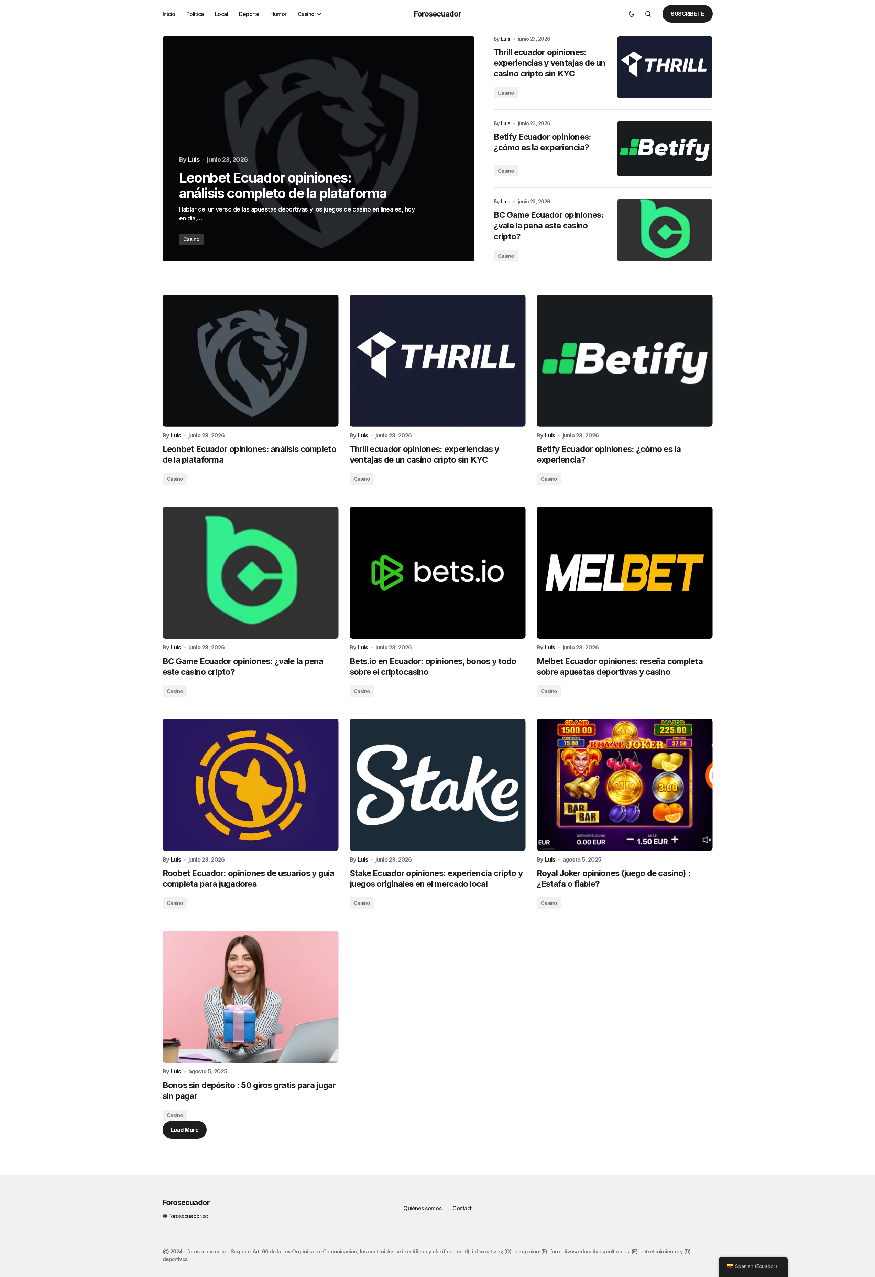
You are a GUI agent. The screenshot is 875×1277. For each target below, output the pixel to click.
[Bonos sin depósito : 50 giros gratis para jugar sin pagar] (251, 997)
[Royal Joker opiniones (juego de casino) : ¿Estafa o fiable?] (625, 785)
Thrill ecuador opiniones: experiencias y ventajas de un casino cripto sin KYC (550, 62)
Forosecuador (437, 13)
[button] (631, 14)
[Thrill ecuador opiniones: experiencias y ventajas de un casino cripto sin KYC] (664, 67)
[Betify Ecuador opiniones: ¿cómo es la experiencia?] (664, 148)
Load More (185, 1129)
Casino (191, 239)
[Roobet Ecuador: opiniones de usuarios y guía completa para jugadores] (251, 785)
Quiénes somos (422, 1208)
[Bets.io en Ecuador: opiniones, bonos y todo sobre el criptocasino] (438, 573)
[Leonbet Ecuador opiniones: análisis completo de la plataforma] (318, 148)
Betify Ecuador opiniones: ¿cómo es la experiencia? (542, 142)
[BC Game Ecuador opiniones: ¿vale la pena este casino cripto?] (664, 230)
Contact (462, 1208)
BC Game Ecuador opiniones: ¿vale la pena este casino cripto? (549, 225)
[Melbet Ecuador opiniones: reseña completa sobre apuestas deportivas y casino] (625, 573)
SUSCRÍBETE (687, 13)
